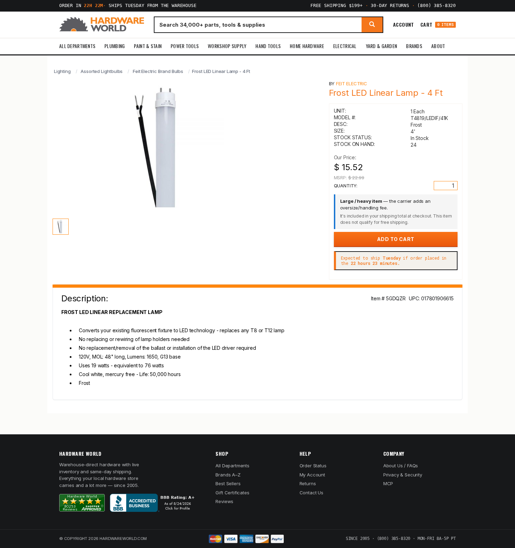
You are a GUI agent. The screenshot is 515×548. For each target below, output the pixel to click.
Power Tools (185, 45)
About (438, 45)
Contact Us (311, 492)
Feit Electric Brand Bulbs (158, 71)
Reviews (224, 501)
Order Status (313, 465)
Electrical (345, 45)
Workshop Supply (227, 45)
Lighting (62, 71)
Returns (308, 483)
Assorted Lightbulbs (102, 71)
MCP (388, 483)
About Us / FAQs (400, 465)
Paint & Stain (148, 45)
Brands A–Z (227, 474)
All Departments (77, 45)
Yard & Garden (381, 45)
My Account (312, 474)
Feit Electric (351, 83)
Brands (414, 45)
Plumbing (114, 45)
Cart (437, 25)
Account (403, 24)
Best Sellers (227, 483)
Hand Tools (268, 45)
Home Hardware (307, 45)
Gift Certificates (232, 492)
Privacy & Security (402, 474)
